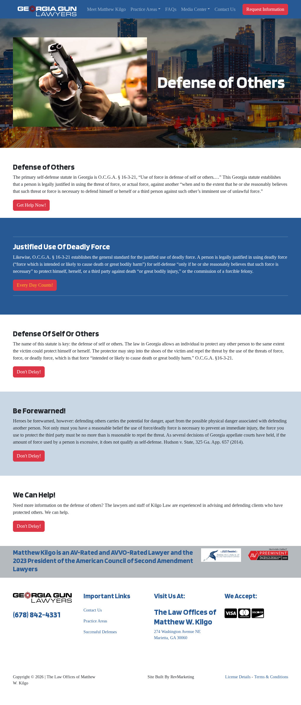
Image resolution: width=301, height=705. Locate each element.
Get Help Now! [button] (31, 205)
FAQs (170, 9)
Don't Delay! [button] (29, 371)
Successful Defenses (100, 632)
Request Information (265, 9)
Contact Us (225, 9)
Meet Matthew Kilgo (106, 9)
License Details (237, 677)
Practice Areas (144, 9)
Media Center (193, 9)
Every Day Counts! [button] (35, 285)
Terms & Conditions (271, 677)
